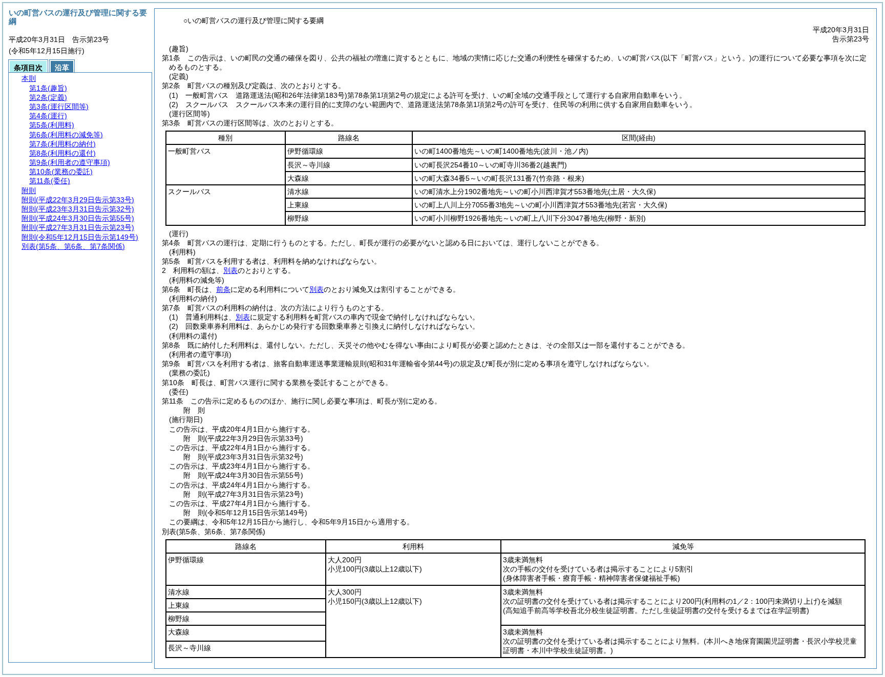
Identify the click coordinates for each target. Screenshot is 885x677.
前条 (223, 289)
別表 (230, 270)
